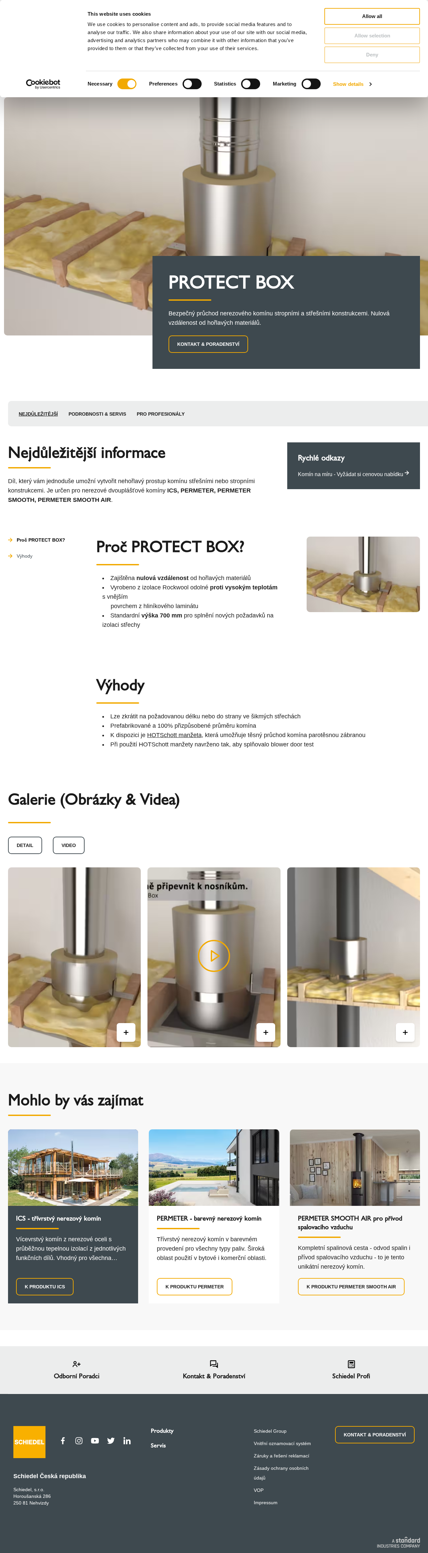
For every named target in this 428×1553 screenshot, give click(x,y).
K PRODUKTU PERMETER (195, 1286)
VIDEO (69, 845)
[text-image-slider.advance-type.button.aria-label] (126, 1032)
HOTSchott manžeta (174, 735)
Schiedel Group (270, 1431)
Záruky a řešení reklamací (281, 1455)
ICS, (173, 490)
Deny (372, 54)
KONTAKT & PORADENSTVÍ (208, 344)
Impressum (266, 1502)
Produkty (162, 1430)
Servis (158, 1445)
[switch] (192, 84)
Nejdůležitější (38, 414)
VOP (258, 1490)
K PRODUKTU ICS (45, 1286)
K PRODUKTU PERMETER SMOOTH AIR (351, 1286)
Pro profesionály (161, 414)
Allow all (372, 16)
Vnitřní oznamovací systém (282, 1443)
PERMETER (197, 490)
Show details (348, 84)
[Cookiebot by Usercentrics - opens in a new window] (43, 84)
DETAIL (25, 845)
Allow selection (372, 35)
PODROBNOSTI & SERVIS (97, 414)
